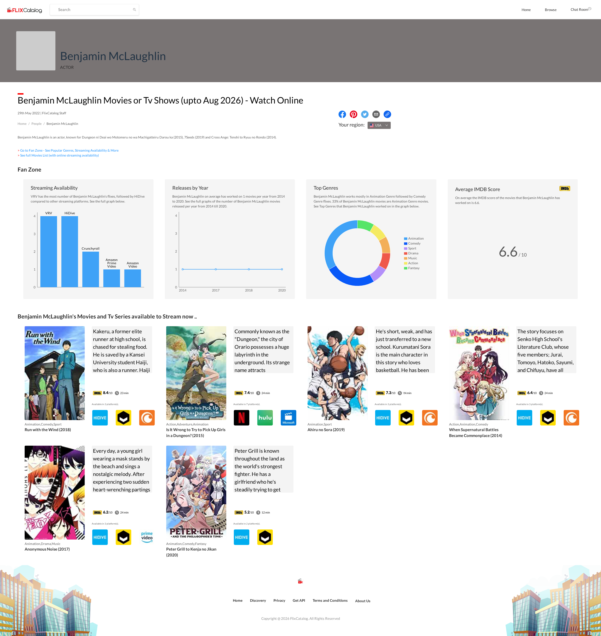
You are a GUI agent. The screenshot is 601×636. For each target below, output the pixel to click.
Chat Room (579, 9)
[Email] (376, 114)
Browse (551, 10)
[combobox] (379, 125)
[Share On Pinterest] (353, 114)
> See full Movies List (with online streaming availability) (58, 155)
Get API (299, 600)
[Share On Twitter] (365, 114)
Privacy (279, 600)
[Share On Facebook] (342, 114)
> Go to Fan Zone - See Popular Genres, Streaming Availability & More (68, 150)
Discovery (258, 600)
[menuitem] (526, 10)
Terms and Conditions (330, 600)
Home (526, 10)
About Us (362, 601)
